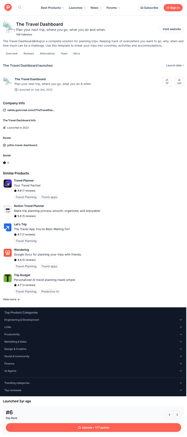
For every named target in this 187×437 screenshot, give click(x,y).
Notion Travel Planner (29, 206)
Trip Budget (22, 275)
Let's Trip (20, 224)
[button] (76, 53)
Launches (76, 7)
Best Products (51, 7)
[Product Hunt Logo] (8, 8)
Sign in (175, 7)
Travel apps (49, 197)
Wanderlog (21, 249)
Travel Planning (26, 197)
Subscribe (151, 7)
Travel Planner (24, 180)
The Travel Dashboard (30, 79)
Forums (111, 7)
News (94, 7)
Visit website (172, 29)
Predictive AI (50, 291)
